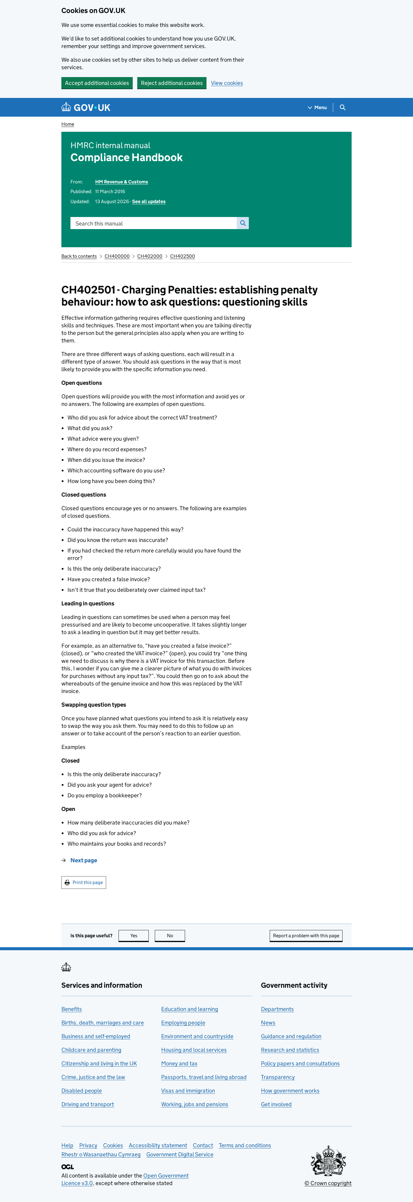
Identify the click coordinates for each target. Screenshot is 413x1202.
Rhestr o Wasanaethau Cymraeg (101, 1154)
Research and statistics (290, 1049)
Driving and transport (87, 1104)
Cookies (113, 1145)
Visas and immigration (188, 1090)
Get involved (276, 1104)
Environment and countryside (197, 1036)
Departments (277, 1009)
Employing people (183, 1022)
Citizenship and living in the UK (99, 1063)
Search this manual (99, 223)
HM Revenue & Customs (121, 182)
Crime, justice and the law (93, 1077)
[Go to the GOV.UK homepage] (85, 107)
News (268, 1022)
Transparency (278, 1077)
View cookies (227, 83)
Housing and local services (194, 1049)
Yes (139, 935)
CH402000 (149, 256)
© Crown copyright (328, 1183)
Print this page (88, 882)
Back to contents (79, 256)
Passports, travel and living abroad (204, 1077)
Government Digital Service (179, 1154)
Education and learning (189, 1009)
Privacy (88, 1145)
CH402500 (182, 256)
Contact (203, 1145)
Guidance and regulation (291, 1036)
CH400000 (117, 256)
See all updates (149, 201)
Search (243, 223)
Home (67, 124)
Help (67, 1145)
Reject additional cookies (172, 82)
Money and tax (179, 1063)
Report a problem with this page (306, 935)
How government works (290, 1090)
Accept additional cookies (97, 82)
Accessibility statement (158, 1145)
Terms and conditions (245, 1145)
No (176, 935)
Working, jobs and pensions (194, 1104)
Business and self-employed (95, 1036)
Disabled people (81, 1090)
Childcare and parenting (91, 1049)
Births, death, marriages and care (102, 1022)
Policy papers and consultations (300, 1063)
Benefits (71, 1009)
